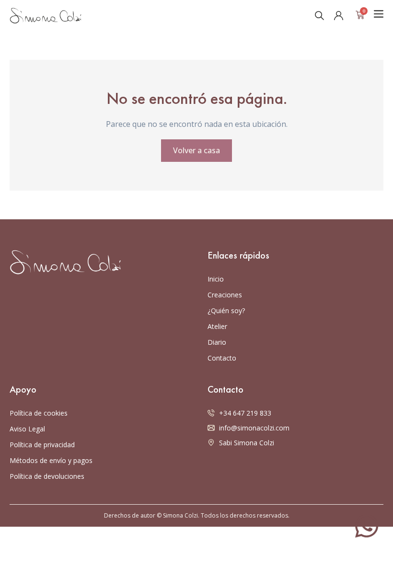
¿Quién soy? (226, 310)
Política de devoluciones (47, 476)
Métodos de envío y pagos (51, 460)
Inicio (216, 278)
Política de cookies (39, 413)
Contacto (222, 357)
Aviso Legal (27, 428)
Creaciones (225, 294)
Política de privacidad (42, 444)
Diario (217, 342)
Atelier (217, 326)
